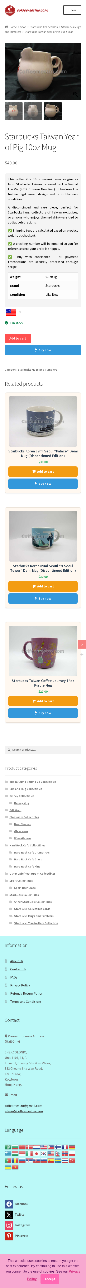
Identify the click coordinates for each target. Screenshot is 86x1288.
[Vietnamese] (15, 1166)
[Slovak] (36, 1160)
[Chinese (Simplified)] (22, 1146)
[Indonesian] (22, 1153)
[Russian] (22, 1160)
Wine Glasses (22, 838)
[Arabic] (8, 1146)
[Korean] (43, 1153)
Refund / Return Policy (26, 993)
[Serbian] (29, 1160)
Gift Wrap (15, 810)
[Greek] (8, 1153)
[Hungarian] (15, 1153)
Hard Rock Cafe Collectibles (27, 845)
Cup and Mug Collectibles (25, 789)
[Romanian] (15, 1160)
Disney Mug (21, 803)
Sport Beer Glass (25, 888)
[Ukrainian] (8, 1166)
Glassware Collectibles (24, 817)
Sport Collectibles (21, 881)
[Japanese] (36, 1153)
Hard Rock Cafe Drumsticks (32, 852)
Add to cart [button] (45, 471)
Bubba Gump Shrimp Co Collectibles (32, 782)
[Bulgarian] (15, 1146)
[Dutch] (36, 1146)
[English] (43, 1146)
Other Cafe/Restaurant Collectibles (32, 873)
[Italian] (29, 1153)
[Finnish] (58, 1146)
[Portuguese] (8, 1160)
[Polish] (72, 1153)
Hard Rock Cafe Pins (27, 866)
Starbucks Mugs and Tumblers (37, 369)
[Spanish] (50, 1160)
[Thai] (65, 1160)
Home (13, 27)
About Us (16, 961)
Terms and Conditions (26, 1001)
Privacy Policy (20, 985)
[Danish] (29, 1146)
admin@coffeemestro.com (24, 1111)
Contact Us (18, 969)
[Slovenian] (43, 1160)
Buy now (44, 350)
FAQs (13, 977)
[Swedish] (58, 1160)
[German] (72, 1146)
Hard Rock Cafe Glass (28, 859)
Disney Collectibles (21, 796)
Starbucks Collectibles (44, 27)
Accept (50, 1279)
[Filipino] (50, 1146)
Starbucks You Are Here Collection (36, 923)
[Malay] (50, 1153)
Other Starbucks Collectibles (33, 902)
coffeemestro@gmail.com (23, 1106)
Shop (23, 27)
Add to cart (17, 338)
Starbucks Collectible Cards (32, 909)
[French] (65, 1146)
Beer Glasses (22, 824)
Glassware (21, 831)
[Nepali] (58, 1153)
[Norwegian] (65, 1153)
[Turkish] (72, 1160)
